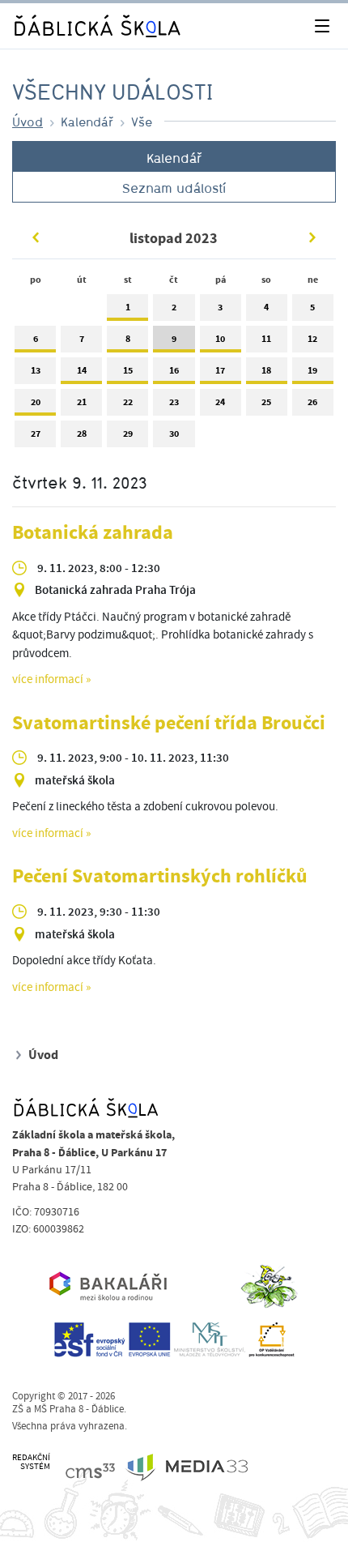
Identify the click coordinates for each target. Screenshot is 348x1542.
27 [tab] (35, 433)
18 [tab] (266, 370)
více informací (47, 680)
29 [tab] (128, 433)
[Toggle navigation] (322, 26)
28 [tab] (82, 433)
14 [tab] (82, 370)
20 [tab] (35, 401)
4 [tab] (266, 307)
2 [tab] (174, 307)
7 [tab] (81, 338)
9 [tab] (174, 338)
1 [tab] (127, 307)
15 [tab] (128, 370)
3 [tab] (220, 307)
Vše (141, 121)
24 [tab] (220, 401)
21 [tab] (82, 401)
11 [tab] (266, 338)
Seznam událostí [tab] (174, 188)
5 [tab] (312, 307)
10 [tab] (220, 338)
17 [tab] (220, 370)
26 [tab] (312, 401)
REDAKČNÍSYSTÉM (31, 1462)
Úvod (27, 121)
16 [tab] (174, 370)
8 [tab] (127, 338)
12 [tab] (312, 338)
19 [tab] (312, 370)
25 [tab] (266, 401)
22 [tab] (128, 401)
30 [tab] (174, 433)
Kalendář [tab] (174, 158)
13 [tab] (35, 370)
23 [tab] (174, 401)
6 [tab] (35, 338)
